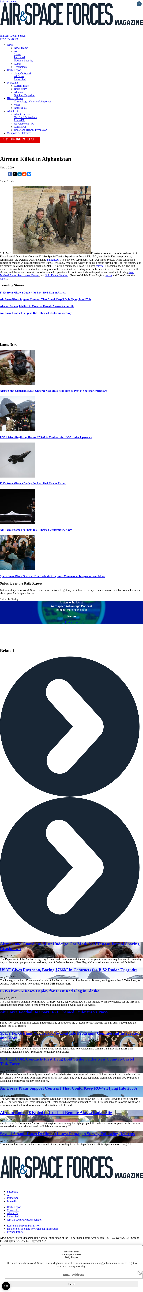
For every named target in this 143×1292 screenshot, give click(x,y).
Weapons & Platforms (19, 133)
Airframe (19, 76)
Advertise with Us (24, 123)
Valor (17, 104)
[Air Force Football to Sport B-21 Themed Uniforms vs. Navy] (17, 522)
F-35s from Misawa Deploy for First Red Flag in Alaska (33, 483)
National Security (23, 60)
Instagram (12, 1197)
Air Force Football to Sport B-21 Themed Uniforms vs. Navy (36, 529)
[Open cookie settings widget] (6, 1286)
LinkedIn (12, 1201)
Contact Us (20, 126)
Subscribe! (20, 79)
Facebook (12, 1191)
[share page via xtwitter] (15, 175)
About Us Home (23, 114)
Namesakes (20, 107)
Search (21, 35)
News (10, 44)
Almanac (19, 92)
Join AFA (5, 35)
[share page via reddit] (24, 175)
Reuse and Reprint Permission (30, 129)
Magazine (12, 82)
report (109, 275)
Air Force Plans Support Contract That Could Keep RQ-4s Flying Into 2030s (68, 1088)
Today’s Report (22, 73)
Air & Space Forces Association (24, 1219)
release (99, 265)
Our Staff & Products (25, 117)
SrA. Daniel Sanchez (56, 275)
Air (16, 51)
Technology (20, 66)
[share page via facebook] (10, 175)
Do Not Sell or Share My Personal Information (32, 1228)
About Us (12, 110)
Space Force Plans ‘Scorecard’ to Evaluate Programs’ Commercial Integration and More (52, 576)
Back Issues (20, 88)
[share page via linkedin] (19, 175)
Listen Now (71, 622)
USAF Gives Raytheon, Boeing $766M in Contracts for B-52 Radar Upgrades (46, 437)
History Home (15, 98)
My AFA (5, 38)
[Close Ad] (140, 1272)
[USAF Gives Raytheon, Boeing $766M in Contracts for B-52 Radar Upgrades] (17, 430)
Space (17, 54)
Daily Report (14, 69)
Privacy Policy (15, 1231)
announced (53, 259)
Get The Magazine (24, 95)
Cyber (17, 63)
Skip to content (8, 1)
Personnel (19, 57)
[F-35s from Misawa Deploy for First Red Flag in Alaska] (17, 476)
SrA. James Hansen (28, 275)
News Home (21, 47)
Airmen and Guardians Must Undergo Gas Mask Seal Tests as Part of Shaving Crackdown (53, 390)
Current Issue (21, 85)
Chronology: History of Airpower (32, 101)
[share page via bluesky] (29, 175)
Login (14, 35)
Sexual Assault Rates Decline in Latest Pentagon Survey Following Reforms (67, 1133)
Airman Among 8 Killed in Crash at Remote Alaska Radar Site (56, 1112)
